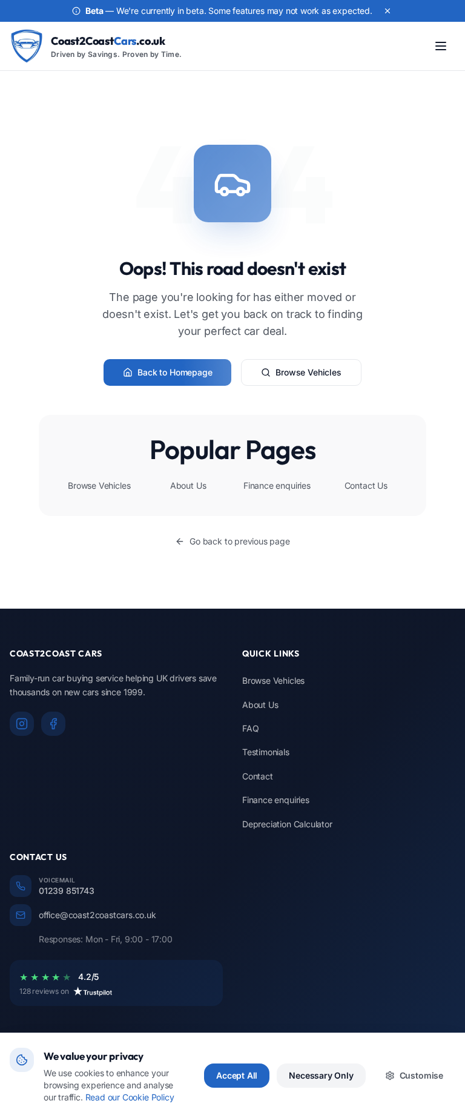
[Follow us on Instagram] (22, 724)
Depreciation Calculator (287, 824)
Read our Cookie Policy (129, 1097)
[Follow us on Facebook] (53, 724)
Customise (421, 1075)
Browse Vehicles (308, 372)
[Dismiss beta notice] (387, 10)
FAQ (250, 728)
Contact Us (366, 485)
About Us (188, 485)
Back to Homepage (174, 372)
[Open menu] (440, 46)
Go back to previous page (239, 541)
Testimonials (265, 752)
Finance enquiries (277, 485)
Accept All (236, 1075)
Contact (257, 776)
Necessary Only (321, 1075)
